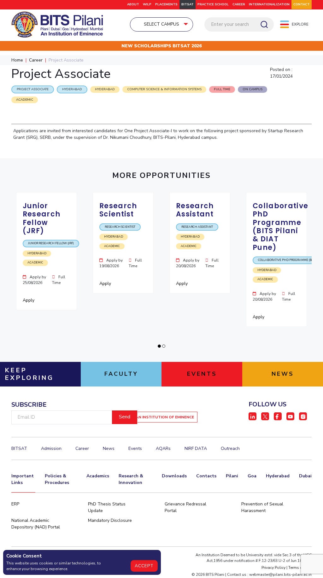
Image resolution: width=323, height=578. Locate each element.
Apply (29, 300)
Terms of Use (300, 567)
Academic (24, 99)
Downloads (174, 476)
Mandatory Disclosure (110, 520)
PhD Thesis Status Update (107, 507)
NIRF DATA (196, 448)
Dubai (305, 476)
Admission (51, 448)
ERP (15, 504)
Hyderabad (278, 476)
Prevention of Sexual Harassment (262, 507)
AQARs (163, 448)
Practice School (213, 4)
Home (17, 60)
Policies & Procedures (57, 479)
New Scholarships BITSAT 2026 (161, 46)
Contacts (206, 476)
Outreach (230, 448)
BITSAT (187, 4)
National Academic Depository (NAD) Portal (35, 523)
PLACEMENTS (166, 4)
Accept (144, 566)
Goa (252, 476)
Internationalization (269, 4)
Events (135, 448)
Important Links (22, 479)
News (109, 448)
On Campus (252, 89)
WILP (147, 4)
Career (238, 4)
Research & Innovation (131, 479)
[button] (159, 346)
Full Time (222, 89)
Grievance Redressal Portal (185, 507)
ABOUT (133, 4)
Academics (97, 476)
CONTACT (301, 4)
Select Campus (161, 24)
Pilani (232, 476)
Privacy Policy (273, 567)
